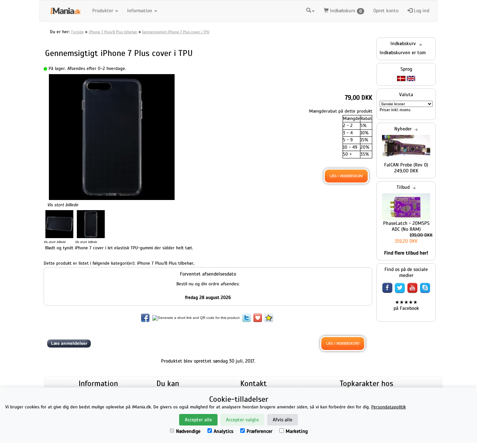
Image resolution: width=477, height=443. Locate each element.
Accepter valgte (242, 420)
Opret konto (385, 11)
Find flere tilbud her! (406, 253)
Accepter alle (198, 420)
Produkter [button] (103, 11)
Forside (77, 31)
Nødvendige (188, 431)
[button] (310, 10)
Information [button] (140, 11)
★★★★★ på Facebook (406, 305)
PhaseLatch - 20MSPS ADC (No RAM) (406, 226)
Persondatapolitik (388, 407)
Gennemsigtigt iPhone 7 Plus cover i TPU (176, 31)
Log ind (420, 11)
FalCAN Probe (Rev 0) (406, 165)
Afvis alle (282, 420)
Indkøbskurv (345, 11)
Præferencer (259, 431)
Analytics (223, 431)
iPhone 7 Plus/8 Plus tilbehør (113, 31)
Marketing (297, 431)
